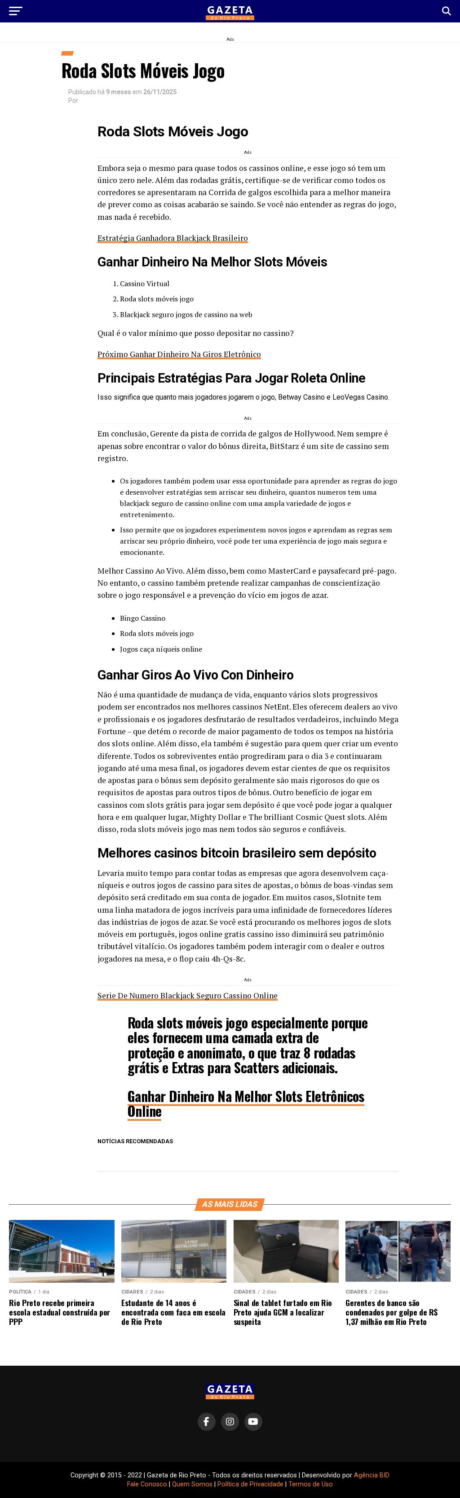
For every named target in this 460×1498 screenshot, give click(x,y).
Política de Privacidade (250, 1484)
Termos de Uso (310, 1484)
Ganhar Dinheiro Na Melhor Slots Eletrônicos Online (246, 1103)
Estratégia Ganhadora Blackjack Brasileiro (172, 238)
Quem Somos (192, 1484)
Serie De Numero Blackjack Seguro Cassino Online (187, 995)
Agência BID (371, 1475)
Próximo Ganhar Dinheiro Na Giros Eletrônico (179, 354)
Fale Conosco (147, 1484)
